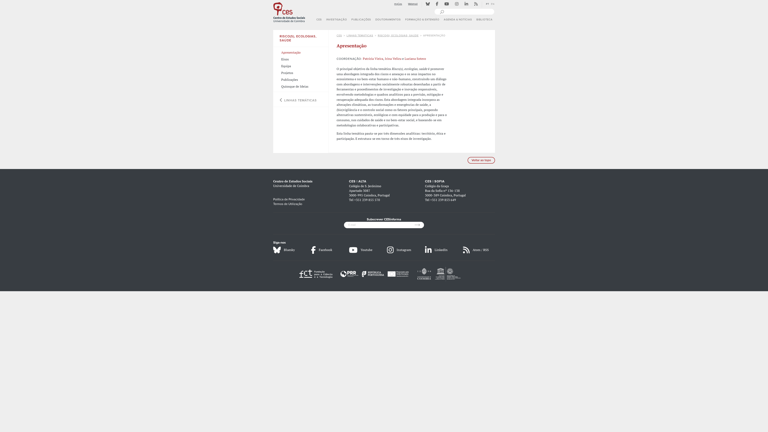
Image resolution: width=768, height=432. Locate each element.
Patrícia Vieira (373, 58)
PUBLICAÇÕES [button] (361, 19)
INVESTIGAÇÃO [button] (336, 19)
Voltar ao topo (481, 160)
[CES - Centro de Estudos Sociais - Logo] (289, 12)
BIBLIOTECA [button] (484, 19)
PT (487, 4)
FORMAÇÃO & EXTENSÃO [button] (422, 19)
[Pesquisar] (442, 12)
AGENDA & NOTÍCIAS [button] (458, 19)
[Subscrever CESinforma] (419, 225)
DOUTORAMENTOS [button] (388, 19)
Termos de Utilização (287, 204)
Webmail (413, 4)
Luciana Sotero (415, 58)
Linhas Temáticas (360, 35)
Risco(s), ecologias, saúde (398, 35)
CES (339, 35)
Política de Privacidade (289, 199)
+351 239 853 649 (443, 200)
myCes (398, 4)
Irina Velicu (393, 58)
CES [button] (319, 19)
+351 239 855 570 (367, 200)
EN (492, 4)
